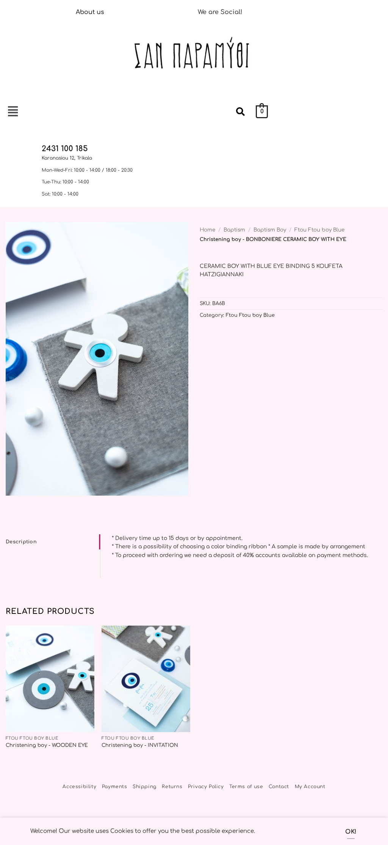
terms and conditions (155, 454)
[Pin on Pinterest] (204, 335)
